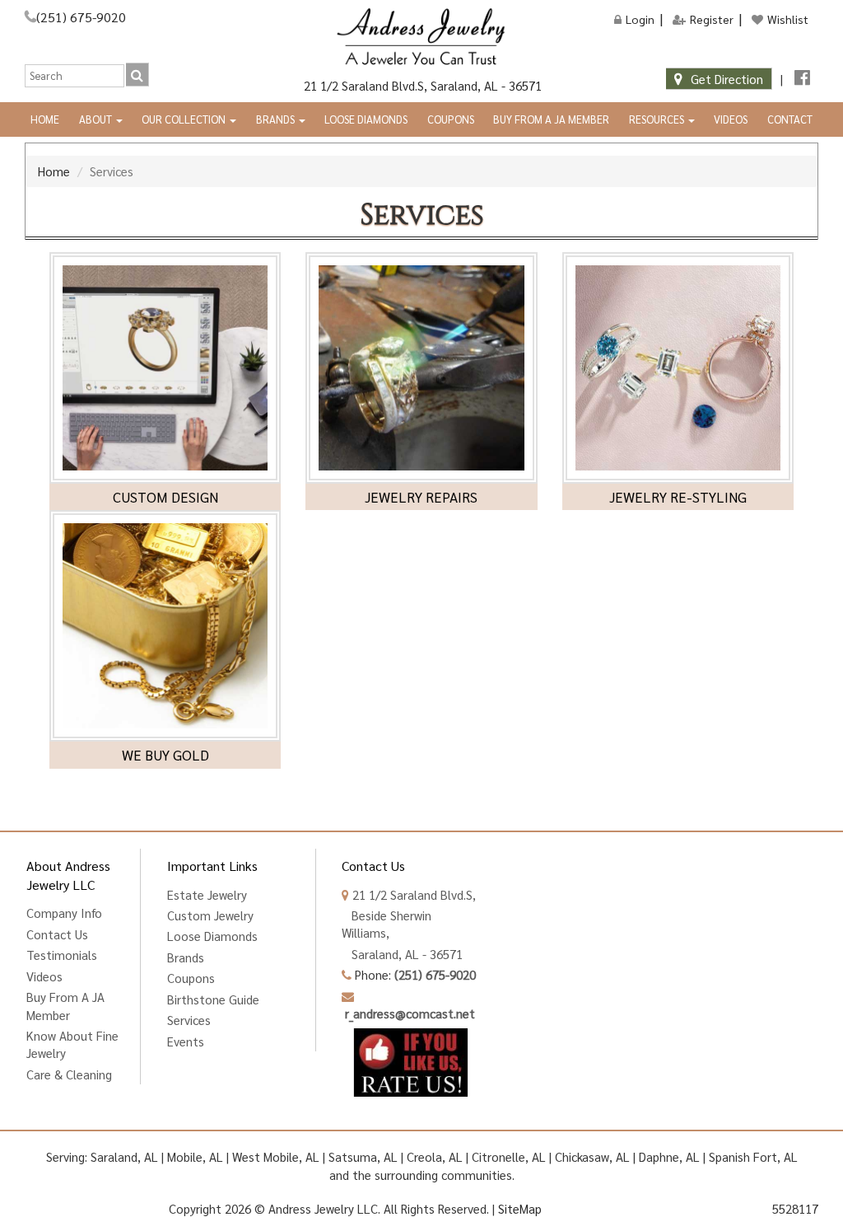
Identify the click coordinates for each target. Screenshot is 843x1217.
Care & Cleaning (69, 1074)
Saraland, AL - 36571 (402, 954)
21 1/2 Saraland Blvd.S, (412, 894)
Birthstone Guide (213, 999)
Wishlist (787, 19)
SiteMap (520, 1208)
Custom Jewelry (210, 915)
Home (44, 119)
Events (185, 1041)
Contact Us (57, 934)
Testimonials (61, 954)
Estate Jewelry (207, 894)
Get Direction (727, 79)
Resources (658, 119)
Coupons (450, 119)
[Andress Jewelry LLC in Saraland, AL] (421, 37)
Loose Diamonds (366, 119)
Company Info (64, 912)
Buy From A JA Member (551, 119)
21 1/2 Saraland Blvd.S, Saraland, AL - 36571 (421, 85)
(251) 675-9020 (81, 17)
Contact (790, 119)
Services (189, 1019)
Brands (276, 119)
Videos (731, 119)
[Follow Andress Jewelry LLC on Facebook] (802, 79)
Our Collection (185, 119)
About (96, 119)
